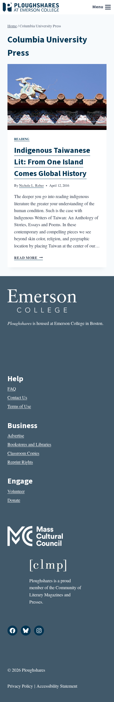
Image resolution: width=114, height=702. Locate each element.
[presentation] (57, 97)
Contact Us (17, 397)
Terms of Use (19, 406)
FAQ (11, 388)
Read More (28, 257)
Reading (22, 139)
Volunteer (16, 491)
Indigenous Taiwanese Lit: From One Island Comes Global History (52, 162)
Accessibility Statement (57, 686)
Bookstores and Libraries (29, 444)
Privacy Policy (20, 686)
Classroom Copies (23, 453)
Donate (13, 500)
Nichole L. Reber (31, 185)
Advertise (15, 435)
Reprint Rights (20, 462)
